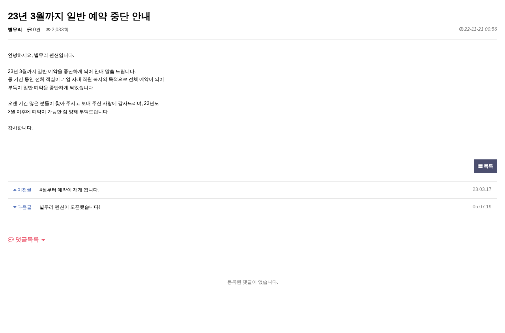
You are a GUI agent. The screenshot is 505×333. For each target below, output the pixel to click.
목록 (488, 166)
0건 (36, 29)
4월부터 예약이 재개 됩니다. (69, 190)
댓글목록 (26, 239)
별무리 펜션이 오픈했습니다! (69, 207)
